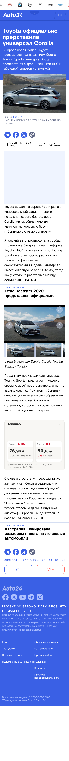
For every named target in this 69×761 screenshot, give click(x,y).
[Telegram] (31, 597)
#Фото (53, 560)
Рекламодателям (44, 648)
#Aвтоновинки (34, 560)
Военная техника (12, 655)
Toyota (17, 117)
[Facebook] (5, 597)
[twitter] (24, 135)
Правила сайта (43, 655)
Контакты (39, 668)
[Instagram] (40, 597)
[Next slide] (59, 325)
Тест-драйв (9, 648)
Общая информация (46, 642)
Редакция (40, 661)
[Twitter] (14, 597)
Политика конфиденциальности (46, 676)
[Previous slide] (9, 325)
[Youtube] (22, 597)
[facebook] (16, 135)
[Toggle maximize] (59, 309)
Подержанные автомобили (18, 661)
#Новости (11, 560)
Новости (7, 642)
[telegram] (7, 135)
